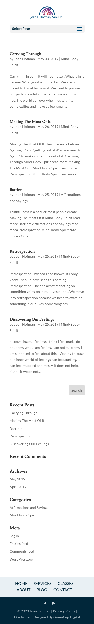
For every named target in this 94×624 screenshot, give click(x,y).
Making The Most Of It (30, 121)
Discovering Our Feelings (32, 319)
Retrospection (22, 251)
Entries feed (19, 543)
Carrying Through (25, 53)
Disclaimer (22, 617)
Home (21, 583)
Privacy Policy (63, 611)
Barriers (16, 189)
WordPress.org (21, 559)
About (23, 589)
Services (42, 583)
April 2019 (18, 487)
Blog (42, 589)
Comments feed (22, 551)
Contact (62, 589)
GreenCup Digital (66, 617)
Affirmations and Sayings (29, 507)
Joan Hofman (24, 59)
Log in (14, 536)
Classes (65, 583)
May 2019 (17, 479)
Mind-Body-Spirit (23, 515)
